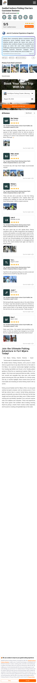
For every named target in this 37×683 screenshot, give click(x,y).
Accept (27, 680)
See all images (6, 76)
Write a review (29, 26)
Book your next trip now (18, 106)
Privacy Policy (31, 677)
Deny (9, 680)
